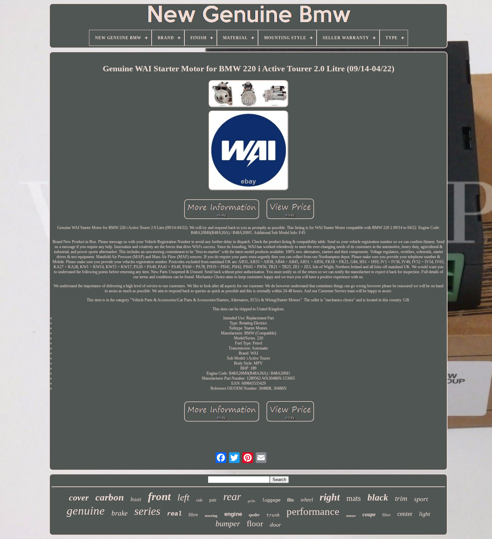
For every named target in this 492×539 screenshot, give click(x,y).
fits (290, 500)
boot (136, 499)
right (330, 497)
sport (421, 499)
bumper (228, 523)
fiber (386, 514)
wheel (307, 500)
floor (255, 523)
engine (233, 514)
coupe (369, 514)
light (424, 514)
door (275, 524)
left (183, 497)
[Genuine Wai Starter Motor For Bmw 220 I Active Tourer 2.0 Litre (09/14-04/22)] (248, 94)
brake (119, 513)
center (404, 513)
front (159, 496)
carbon (109, 497)
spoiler (254, 515)
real (174, 514)
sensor (351, 516)
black (377, 497)
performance (312, 511)
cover (79, 498)
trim (401, 498)
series (147, 511)
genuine (86, 510)
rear (232, 496)
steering (211, 516)
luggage (271, 500)
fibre (193, 514)
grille (251, 501)
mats (353, 498)
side (199, 500)
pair (213, 500)
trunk (273, 515)
